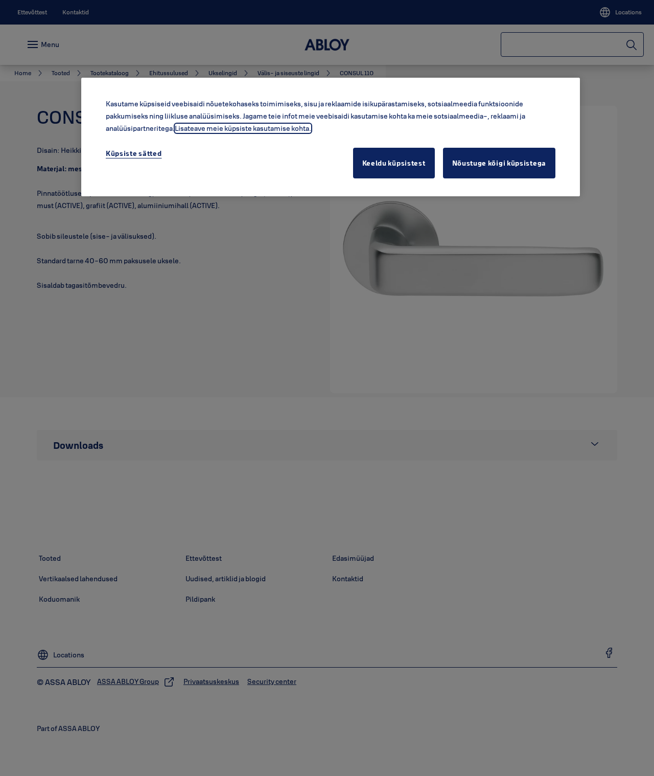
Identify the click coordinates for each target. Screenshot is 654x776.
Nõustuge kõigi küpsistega (499, 163)
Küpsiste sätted (134, 153)
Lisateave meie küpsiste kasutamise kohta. (243, 128)
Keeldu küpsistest (394, 163)
